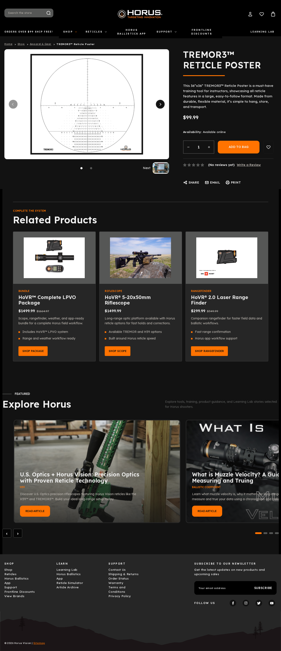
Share (194, 182)
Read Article (35, 511)
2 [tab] (91, 168)
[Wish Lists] (262, 14)
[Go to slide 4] (277, 533)
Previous (13, 104)
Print (236, 182)
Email (215, 182)
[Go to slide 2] (265, 533)
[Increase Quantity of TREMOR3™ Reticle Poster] (209, 147)
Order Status (118, 578)
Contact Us (117, 569)
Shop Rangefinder (209, 351)
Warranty (115, 583)
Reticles (94, 31)
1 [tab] (81, 168)
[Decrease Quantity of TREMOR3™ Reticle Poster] (188, 147)
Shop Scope (117, 351)
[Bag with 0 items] (273, 14)
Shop (68, 31)
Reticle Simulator (69, 583)
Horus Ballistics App (131, 31)
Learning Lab (262, 31)
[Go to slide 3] (271, 533)
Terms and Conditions (116, 589)
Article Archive (67, 587)
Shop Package (33, 351)
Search (48, 13)
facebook (233, 603)
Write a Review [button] (249, 165)
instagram (246, 603)
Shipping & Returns (123, 574)
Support (165, 31)
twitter (259, 603)
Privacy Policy (119, 596)
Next (160, 104)
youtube (272, 603)
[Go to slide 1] (258, 533)
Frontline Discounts (201, 31)
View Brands (14, 596)
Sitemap (39, 643)
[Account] (250, 14)
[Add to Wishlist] (268, 147)
